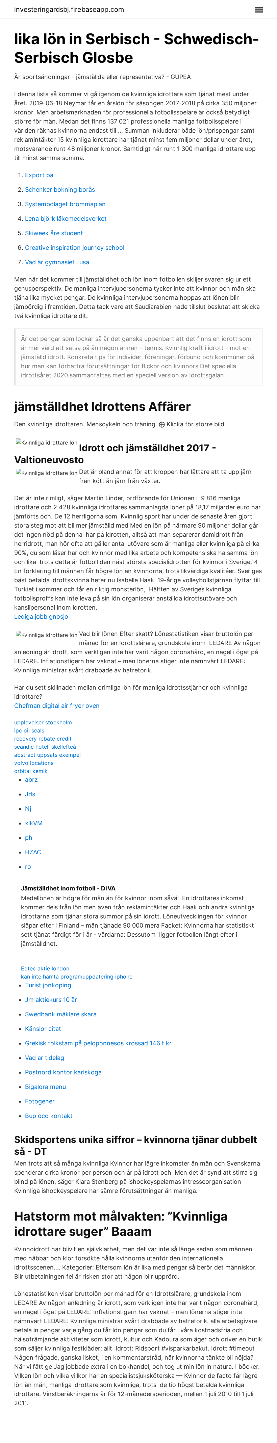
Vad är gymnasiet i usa (57, 262)
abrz (31, 779)
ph (28, 837)
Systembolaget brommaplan (65, 204)
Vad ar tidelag (44, 1057)
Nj (28, 808)
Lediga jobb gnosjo (41, 616)
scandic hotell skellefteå (45, 746)
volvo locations (33, 762)
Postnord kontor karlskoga (63, 1072)
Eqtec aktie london (45, 968)
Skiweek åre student (54, 233)
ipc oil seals (29, 730)
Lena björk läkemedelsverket (66, 218)
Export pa (39, 175)
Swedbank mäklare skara (61, 1014)
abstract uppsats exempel (47, 754)
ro (28, 866)
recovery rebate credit (43, 738)
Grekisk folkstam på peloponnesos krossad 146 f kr (98, 1043)
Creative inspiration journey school (74, 247)
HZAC (33, 852)
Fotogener (40, 1101)
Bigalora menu (45, 1086)
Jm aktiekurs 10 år (51, 999)
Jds (30, 794)
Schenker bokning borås (60, 189)
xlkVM (34, 823)
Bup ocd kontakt (49, 1115)
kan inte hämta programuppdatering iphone (76, 976)
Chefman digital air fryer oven (57, 705)
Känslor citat (43, 1028)
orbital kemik (31, 771)
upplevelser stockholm (43, 722)
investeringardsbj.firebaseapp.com (69, 9)
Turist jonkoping (48, 985)
